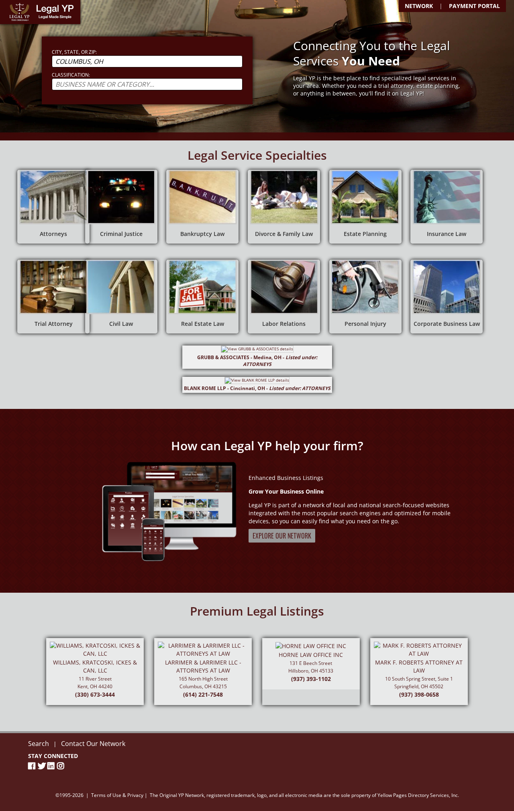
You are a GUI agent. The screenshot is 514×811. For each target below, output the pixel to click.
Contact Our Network (93, 743)
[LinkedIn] (52, 765)
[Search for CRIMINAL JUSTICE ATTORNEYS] (121, 207)
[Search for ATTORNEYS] (53, 207)
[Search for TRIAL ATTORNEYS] (53, 296)
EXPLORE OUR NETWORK (282, 536)
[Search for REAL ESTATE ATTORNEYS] (202, 296)
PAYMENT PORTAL (474, 6)
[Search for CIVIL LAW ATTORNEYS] (121, 296)
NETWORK (419, 6)
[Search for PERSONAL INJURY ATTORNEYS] (365, 296)
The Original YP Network (177, 795)
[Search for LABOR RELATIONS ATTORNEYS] (284, 296)
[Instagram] (62, 765)
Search (38, 743)
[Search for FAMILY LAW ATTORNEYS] (284, 207)
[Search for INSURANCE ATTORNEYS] (446, 207)
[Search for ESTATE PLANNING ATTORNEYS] (365, 207)
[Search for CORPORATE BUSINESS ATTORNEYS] (446, 296)
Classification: (71, 74)
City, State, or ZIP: (74, 52)
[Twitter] (42, 765)
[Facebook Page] (33, 765)
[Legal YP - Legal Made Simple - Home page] (40, 12)
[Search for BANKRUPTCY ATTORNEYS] (202, 207)
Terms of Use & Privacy (117, 795)
